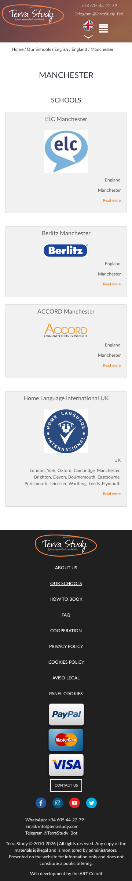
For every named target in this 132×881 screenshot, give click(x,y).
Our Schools (66, 583)
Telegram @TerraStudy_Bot (99, 14)
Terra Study (17, 843)
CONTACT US (66, 785)
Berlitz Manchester (66, 233)
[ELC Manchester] (66, 151)
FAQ (66, 615)
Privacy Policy (66, 646)
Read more (112, 200)
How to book (66, 599)
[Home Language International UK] (66, 431)
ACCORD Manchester (66, 312)
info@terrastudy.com (58, 826)
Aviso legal (66, 678)
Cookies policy (66, 662)
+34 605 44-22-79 (99, 6)
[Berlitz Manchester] (66, 250)
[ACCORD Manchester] (66, 330)
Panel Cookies (66, 693)
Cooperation (66, 631)
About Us (66, 568)
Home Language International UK (66, 398)
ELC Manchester (66, 119)
